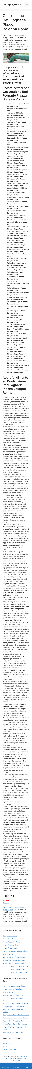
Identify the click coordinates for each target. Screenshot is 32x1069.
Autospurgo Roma (12, 4)
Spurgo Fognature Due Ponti (13, 995)
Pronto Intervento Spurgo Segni (14, 986)
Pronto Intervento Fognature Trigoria (15, 1018)
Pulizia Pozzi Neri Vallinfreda (13, 989)
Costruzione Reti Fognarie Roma (14, 957)
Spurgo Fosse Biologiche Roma (14, 960)
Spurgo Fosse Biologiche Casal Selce (16, 1015)
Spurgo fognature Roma (11, 939)
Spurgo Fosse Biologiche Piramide (15, 1024)
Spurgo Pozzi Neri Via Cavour (13, 1032)
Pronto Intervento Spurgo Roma (14, 969)
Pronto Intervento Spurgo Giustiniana (16, 1003)
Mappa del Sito (8, 1043)
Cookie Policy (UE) (9, 1049)
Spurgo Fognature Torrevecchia (14, 1006)
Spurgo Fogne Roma (10, 936)
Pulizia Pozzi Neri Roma (11, 945)
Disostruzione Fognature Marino (14, 1021)
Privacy (5, 1046)
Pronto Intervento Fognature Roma (15, 972)
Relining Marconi (8, 992)
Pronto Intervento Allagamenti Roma (15, 951)
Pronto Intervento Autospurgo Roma (15, 966)
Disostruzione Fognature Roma (14, 963)
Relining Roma (8, 954)
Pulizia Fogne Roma (10, 948)
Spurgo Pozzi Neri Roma (11, 942)
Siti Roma (13, 1058)
